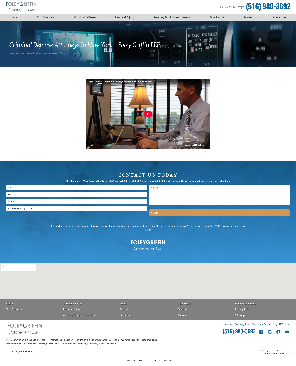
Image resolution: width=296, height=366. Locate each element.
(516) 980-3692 (268, 7)
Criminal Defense (85, 17)
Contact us (279, 17)
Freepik (287, 351)
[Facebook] (278, 332)
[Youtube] (287, 332)
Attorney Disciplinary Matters (172, 17)
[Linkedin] (261, 332)
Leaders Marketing (165, 361)
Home (13, 17)
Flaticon (287, 354)
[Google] (270, 332)
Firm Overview (46, 17)
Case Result (217, 17)
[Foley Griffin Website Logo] (21, 7)
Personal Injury (124, 17)
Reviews (248, 17)
